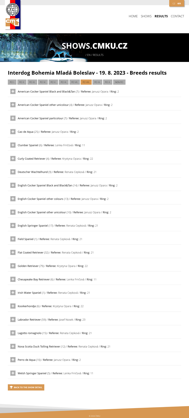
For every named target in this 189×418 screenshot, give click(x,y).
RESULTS (161, 16)
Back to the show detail (28, 387)
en (179, 3)
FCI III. (32, 82)
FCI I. (12, 82)
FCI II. (22, 82)
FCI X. (107, 82)
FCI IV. (43, 82)
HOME (133, 16)
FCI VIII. (86, 82)
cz (174, 3)
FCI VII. (74, 82)
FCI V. (53, 82)
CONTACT (177, 16)
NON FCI (119, 82)
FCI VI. (64, 82)
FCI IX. (97, 82)
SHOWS (146, 16)
